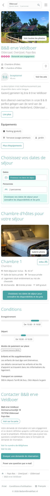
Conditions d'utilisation (20, 486)
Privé (4, 486)
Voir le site (6, 449)
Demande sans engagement (23, 56)
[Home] (2, 473)
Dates (5, 172)
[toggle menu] (45, 4)
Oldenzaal (6, 52)
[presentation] (25, 178)
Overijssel (19, 52)
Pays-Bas (31, 52)
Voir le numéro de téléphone (14, 445)
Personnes (8, 184)
